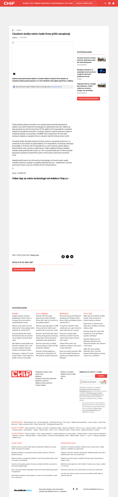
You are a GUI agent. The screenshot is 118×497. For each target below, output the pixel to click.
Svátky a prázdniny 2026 (26, 424)
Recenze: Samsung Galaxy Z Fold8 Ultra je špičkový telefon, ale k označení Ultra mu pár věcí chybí (47, 328)
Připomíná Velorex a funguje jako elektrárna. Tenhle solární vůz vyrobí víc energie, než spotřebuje (86, 87)
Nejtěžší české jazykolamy (79, 422)
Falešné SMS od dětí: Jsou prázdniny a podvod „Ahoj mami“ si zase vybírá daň (70, 346)
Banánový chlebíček (69, 428)
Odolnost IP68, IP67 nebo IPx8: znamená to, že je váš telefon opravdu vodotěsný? (94, 333)
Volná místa (39, 374)
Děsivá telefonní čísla (30, 422)
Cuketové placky (17, 430)
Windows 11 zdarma (18, 435)
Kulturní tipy (101, 422)
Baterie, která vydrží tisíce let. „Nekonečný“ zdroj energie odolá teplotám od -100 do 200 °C (23, 328)
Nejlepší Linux (17, 437)
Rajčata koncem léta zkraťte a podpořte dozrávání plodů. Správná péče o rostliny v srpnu (82, 459)
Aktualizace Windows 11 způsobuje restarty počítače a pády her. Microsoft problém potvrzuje (86, 73)
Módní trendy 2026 (39, 424)
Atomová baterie (42, 435)
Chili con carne (80, 428)
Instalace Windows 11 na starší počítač (64, 433)
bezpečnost (64, 313)
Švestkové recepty (64, 430)
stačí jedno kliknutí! (56, 86)
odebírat (101, 376)
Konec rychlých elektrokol (44, 433)
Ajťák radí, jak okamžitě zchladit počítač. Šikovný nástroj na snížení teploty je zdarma (94, 318)
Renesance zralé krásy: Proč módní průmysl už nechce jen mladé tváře (81, 469)
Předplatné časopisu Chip (43, 372)
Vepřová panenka (30, 428)
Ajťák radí (14, 424)
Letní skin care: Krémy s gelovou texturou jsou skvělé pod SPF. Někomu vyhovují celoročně (82, 474)
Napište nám (35, 255)
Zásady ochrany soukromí (43, 383)
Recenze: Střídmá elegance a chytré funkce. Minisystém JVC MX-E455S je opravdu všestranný (47, 353)
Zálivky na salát (101, 428)
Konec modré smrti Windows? (97, 433)
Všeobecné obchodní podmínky (45, 378)
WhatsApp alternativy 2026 (55, 424)
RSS (62, 378)
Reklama (38, 376)
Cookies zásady (40, 385)
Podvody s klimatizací (100, 435)
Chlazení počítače (30, 433)
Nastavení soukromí (42, 381)
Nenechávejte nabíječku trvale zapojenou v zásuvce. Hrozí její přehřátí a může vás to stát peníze (34, 476)
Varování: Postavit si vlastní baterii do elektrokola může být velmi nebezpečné (86, 60)
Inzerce (63, 376)
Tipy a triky (68, 3)
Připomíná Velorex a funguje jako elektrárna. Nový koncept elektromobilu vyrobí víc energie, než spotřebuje (34, 459)
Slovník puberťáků (43, 422)
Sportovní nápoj (90, 428)
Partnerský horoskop (56, 422)
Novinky (26, 3)
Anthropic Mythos (31, 435)
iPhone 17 (83, 435)
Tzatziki (35, 430)
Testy (32, 3)
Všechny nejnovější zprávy (24, 269)
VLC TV (90, 435)
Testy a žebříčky (42, 313)
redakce (15, 37)
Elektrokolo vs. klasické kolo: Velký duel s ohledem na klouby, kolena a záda (94, 326)
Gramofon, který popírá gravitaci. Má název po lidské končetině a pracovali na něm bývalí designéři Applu (34, 465)
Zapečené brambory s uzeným (90, 430)
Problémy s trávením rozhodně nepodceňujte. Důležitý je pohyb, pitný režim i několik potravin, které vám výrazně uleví (83, 453)
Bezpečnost (46, 3)
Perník (51, 430)
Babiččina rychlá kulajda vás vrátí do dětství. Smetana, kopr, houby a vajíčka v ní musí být (83, 465)
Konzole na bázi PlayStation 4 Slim (58, 435)
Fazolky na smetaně (42, 428)
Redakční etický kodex (68, 374)
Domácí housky (75, 430)
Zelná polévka (28, 430)
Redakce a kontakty (67, 372)
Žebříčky (37, 3)
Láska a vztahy (92, 422)
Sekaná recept (43, 430)
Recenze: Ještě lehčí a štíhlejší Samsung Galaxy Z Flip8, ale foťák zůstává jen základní (47, 346)
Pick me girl (66, 422)
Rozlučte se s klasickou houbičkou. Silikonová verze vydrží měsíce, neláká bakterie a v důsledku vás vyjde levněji (82, 448)
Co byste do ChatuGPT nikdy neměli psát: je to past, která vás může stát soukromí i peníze (70, 328)
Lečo (55, 430)
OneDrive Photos (82, 433)
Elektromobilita (57, 3)
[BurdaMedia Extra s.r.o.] (21, 374)
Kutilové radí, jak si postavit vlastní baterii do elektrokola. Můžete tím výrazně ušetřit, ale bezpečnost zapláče (33, 448)
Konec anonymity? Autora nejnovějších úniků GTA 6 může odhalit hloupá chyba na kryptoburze (34, 470)
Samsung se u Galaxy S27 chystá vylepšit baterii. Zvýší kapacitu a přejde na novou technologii (22, 356)
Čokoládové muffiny (55, 428)
